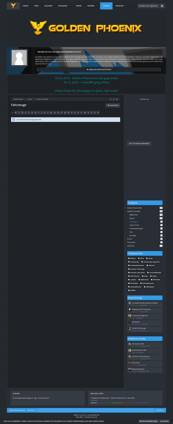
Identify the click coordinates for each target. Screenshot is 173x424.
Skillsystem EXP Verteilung (141, 309)
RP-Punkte (134, 283)
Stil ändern (160, 410)
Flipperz (134, 330)
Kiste (146, 276)
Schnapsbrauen (148, 283)
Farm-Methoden (155, 272)
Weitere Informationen (148, 421)
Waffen (133, 290)
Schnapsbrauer (135, 287)
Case (142, 258)
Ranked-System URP (139, 350)
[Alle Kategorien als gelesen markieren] (114, 99)
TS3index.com (144, 99)
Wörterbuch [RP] (138, 344)
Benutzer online (97, 393)
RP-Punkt (156, 280)
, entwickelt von (86, 415)
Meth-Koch (145, 280)
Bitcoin (133, 258)
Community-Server (137, 265)
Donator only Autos (137, 272)
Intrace (134, 371)
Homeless (94, 400)
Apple (134, 352)
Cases (150, 258)
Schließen (164, 421)
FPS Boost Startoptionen (140, 356)
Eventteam (136, 322)
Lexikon (133, 280)
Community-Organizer (152, 262)
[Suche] (162, 6)
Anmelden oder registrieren (148, 6)
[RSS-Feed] (117, 99)
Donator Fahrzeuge (137, 269)
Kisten (154, 276)
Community (134, 262)
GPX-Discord (134, 276)
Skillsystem (150, 287)
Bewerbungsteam (138, 369)
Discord (151, 265)
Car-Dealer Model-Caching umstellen (145, 303)
